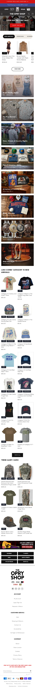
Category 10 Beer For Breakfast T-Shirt (7, 445)
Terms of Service (17, 659)
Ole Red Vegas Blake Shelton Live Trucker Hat (25, 532)
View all (17, 455)
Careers (17, 651)
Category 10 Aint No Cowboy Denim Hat (24, 421)
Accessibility (17, 629)
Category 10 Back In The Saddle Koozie (25, 320)
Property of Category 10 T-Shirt (25, 445)
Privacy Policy (17, 655)
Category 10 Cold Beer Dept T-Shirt (8, 370)
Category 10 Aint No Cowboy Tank (7, 421)
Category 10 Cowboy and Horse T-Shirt (8, 294)
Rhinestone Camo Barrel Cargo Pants (25, 508)
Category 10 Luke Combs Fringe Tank (8, 395)
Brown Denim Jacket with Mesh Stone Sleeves (22, 58)
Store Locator (17, 647)
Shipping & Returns (17, 621)
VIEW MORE (17, 69)
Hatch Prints (26, 557)
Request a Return (17, 606)
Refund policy (9, 683)
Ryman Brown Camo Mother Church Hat (7, 532)
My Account (17, 598)
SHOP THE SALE (17, 25)
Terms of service (26, 683)
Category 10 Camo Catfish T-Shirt (9, 508)
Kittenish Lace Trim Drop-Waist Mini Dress (8, 58)
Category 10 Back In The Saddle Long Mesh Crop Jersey (25, 295)
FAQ (17, 617)
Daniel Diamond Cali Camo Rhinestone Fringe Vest (25, 483)
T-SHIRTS (25, 553)
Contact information (23, 686)
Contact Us (17, 625)
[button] (29, 14)
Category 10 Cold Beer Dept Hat (24, 370)
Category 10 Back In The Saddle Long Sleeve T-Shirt (8, 345)
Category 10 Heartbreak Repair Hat (25, 344)
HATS (9, 557)
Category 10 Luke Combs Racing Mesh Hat (8, 320)
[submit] (31, 671)
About (17, 643)
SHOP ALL (25, 561)
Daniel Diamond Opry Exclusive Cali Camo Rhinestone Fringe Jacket (8, 483)
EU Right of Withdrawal (17, 632)
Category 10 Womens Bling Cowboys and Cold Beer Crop (26, 396)
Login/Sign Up (17, 602)
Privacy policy (17, 683)
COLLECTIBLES (9, 561)
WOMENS (9, 553)
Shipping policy (12, 686)
